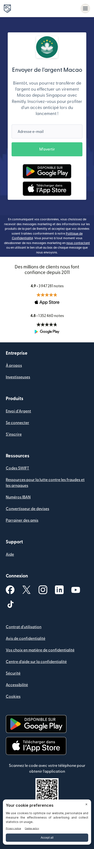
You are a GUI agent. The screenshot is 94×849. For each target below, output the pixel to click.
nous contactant (78, 243)
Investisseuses (18, 377)
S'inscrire (14, 434)
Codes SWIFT (17, 468)
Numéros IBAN (18, 497)
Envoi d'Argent (18, 411)
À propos (14, 365)
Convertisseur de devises (27, 509)
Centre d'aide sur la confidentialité (36, 662)
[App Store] (47, 188)
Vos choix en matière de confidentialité (40, 650)
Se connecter (17, 423)
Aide (10, 554)
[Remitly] (7, 9)
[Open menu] (85, 8)
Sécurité (13, 673)
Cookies (13, 696)
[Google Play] (47, 171)
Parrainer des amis (22, 520)
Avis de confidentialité (25, 638)
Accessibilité (17, 685)
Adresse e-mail (31, 132)
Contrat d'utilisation (23, 627)
